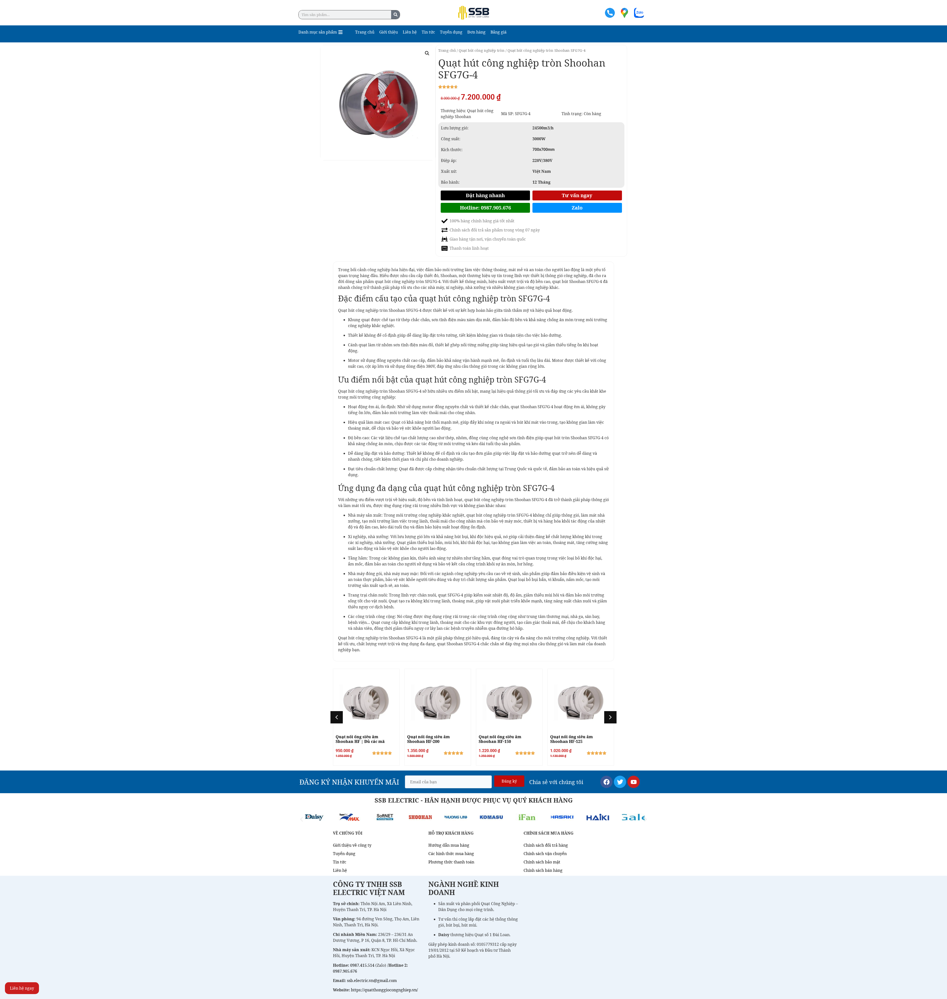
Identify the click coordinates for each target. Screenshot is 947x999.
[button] (427, 53)
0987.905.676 (345, 971)
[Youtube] (633, 782)
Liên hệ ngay (22, 988)
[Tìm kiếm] (395, 14)
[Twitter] (620, 782)
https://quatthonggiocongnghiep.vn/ (384, 990)
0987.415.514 (362, 965)
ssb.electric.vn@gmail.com (372, 980)
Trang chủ (447, 50)
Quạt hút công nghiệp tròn (482, 50)
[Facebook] (606, 782)
